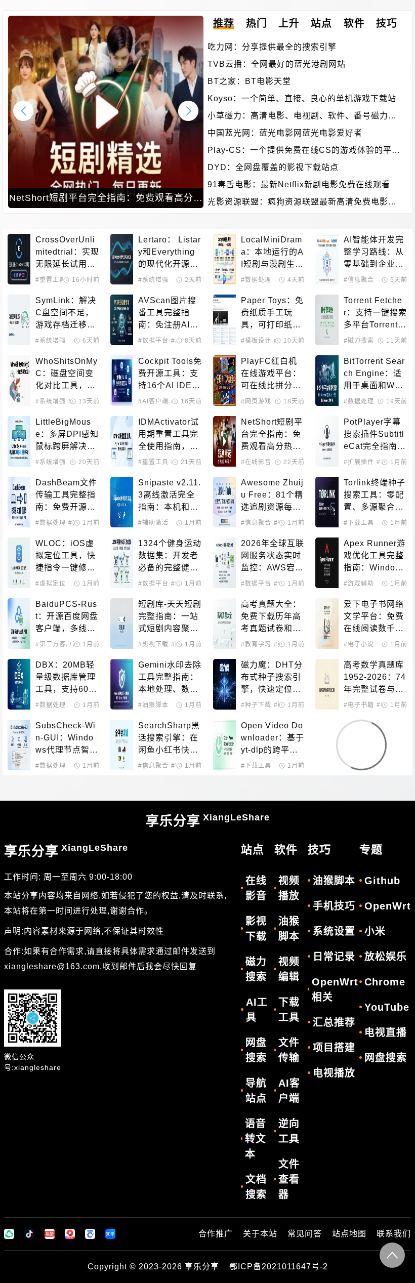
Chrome (384, 981)
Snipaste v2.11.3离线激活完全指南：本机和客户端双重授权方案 (169, 495)
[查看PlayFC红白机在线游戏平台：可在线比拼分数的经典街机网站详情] (224, 380)
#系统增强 (153, 279)
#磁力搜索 (359, 340)
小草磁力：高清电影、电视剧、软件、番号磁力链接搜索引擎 (302, 116)
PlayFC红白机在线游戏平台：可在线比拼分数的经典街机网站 (271, 374)
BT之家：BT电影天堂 (249, 81)
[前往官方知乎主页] (110, 1234)
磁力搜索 (256, 969)
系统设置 (334, 931)
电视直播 (385, 1032)
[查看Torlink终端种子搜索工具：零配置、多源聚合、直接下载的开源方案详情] (326, 502)
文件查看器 (289, 1179)
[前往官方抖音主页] (29, 1234)
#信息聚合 (359, 279)
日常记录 (334, 956)
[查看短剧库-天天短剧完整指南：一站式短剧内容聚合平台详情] (121, 623)
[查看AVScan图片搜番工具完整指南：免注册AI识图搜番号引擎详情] (121, 320)
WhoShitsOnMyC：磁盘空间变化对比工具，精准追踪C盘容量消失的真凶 (66, 374)
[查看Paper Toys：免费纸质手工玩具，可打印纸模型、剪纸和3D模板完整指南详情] (224, 320)
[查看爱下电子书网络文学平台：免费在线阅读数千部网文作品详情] (326, 623)
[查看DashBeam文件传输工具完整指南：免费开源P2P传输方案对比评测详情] (19, 502)
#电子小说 (359, 644)
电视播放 (334, 1073)
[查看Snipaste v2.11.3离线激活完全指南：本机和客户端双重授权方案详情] (121, 502)
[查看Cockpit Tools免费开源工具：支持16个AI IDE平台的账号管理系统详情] (121, 380)
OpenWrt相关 (335, 989)
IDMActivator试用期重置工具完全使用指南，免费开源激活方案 (168, 435)
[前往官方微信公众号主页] (9, 1234)
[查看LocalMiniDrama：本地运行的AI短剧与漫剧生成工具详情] (224, 259)
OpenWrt (387, 906)
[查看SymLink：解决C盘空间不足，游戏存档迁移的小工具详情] (19, 320)
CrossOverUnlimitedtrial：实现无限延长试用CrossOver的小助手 (67, 252)
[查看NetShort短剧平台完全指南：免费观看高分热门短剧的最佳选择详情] (224, 441)
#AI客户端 (153, 401)
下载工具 (289, 1010)
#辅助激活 (153, 522)
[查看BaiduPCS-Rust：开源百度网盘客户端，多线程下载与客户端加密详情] (19, 623)
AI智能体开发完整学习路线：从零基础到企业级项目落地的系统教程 (374, 252)
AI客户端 (289, 1091)
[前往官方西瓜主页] (70, 1234)
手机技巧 (334, 906)
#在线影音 (256, 462)
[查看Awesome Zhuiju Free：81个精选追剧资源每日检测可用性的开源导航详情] (224, 502)
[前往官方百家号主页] (90, 1234)
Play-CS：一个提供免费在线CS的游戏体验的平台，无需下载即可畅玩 (300, 151)
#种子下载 (256, 705)
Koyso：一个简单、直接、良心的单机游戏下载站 (302, 98)
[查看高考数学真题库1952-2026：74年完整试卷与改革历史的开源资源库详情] (326, 684)
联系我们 (394, 1233)
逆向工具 (289, 1131)
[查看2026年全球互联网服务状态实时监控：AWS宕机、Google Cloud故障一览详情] (224, 562)
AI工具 (257, 1010)
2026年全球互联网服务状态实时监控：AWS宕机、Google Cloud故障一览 (272, 556)
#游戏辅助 (359, 583)
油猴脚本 (289, 929)
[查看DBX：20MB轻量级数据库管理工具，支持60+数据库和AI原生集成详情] (19, 684)
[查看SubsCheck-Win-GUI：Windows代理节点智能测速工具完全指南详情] (19, 745)
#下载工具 (359, 522)
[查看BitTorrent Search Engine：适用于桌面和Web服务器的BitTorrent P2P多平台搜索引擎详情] (326, 380)
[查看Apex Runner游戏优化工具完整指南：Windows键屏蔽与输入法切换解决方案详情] (326, 562)
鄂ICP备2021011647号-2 (278, 1266)
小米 (375, 931)
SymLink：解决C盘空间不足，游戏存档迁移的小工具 (65, 313)
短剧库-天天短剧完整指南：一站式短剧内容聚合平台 (169, 617)
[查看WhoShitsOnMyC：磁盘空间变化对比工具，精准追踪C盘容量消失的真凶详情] (19, 380)
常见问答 (304, 1233)
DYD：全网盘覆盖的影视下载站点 (273, 167)
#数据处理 (256, 279)
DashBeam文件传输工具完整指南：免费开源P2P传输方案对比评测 (66, 495)
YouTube (386, 1007)
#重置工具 (50, 279)
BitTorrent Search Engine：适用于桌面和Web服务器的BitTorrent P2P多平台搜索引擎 (374, 374)
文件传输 (289, 1050)
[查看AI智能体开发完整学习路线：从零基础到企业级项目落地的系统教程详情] (326, 259)
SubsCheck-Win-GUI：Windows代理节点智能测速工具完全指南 (66, 738)
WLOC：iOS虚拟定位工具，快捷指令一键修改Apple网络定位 (65, 556)
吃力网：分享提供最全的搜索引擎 (272, 47)
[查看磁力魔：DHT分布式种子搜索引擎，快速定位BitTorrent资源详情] (224, 684)
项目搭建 (334, 1047)
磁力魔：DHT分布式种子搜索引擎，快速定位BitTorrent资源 (272, 677)
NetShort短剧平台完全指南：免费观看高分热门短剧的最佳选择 (272, 435)
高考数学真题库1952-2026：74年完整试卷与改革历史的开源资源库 (375, 677)
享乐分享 (208, 820)
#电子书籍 (359, 705)
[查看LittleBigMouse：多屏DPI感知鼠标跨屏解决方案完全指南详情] (19, 441)
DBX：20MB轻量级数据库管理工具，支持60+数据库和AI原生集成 (65, 677)
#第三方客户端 (57, 644)
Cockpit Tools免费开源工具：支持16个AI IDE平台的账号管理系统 (170, 374)
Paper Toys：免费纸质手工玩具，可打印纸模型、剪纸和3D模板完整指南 (272, 313)
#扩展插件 (359, 462)
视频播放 (289, 888)
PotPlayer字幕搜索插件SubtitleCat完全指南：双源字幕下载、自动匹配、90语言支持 (375, 435)
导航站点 (256, 1091)
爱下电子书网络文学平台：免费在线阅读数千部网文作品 (374, 617)
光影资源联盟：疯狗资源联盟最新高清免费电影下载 (302, 202)
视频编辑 (289, 969)
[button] (188, 111)
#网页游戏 (256, 401)
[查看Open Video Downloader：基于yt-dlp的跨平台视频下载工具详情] (224, 745)
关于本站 (260, 1233)
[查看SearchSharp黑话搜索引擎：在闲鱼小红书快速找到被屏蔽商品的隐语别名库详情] (121, 745)
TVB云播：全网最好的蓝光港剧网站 (277, 64)
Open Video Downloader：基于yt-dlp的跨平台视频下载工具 (272, 738)
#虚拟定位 (50, 583)
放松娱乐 (385, 956)
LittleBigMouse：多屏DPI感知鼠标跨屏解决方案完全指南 (67, 435)
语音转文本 (255, 1139)
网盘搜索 (256, 1050)
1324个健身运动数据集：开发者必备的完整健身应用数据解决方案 (169, 556)
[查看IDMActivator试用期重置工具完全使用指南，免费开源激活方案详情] (121, 441)
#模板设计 (256, 340)
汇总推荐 (334, 1022)
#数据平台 (153, 340)
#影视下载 (153, 644)
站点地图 (349, 1233)
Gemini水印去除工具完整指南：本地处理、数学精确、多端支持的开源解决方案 (169, 677)
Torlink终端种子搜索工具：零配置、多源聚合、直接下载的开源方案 (374, 495)
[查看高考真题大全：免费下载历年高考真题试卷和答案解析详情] (224, 623)
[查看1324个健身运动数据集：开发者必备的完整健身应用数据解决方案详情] (121, 562)
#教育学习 (256, 644)
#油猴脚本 (153, 705)
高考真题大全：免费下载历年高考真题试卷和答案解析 (271, 617)
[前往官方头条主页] (50, 1234)
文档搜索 (256, 1187)
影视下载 (256, 929)
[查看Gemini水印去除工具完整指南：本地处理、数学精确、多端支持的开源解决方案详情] (121, 684)
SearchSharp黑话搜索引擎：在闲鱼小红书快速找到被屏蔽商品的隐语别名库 (169, 738)
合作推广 (215, 1233)
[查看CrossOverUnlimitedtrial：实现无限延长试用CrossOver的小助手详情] (19, 259)
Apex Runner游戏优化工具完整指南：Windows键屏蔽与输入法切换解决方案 (375, 556)
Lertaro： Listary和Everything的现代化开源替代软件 (169, 252)
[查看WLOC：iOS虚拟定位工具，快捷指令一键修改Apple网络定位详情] (19, 562)
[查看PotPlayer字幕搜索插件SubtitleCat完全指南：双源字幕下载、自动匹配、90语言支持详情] (326, 441)
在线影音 (256, 888)
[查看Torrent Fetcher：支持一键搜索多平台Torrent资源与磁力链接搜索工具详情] (326, 320)
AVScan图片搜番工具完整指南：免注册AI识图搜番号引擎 (168, 313)
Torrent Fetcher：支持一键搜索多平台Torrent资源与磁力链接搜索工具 (375, 313)
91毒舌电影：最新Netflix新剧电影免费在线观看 (299, 184)
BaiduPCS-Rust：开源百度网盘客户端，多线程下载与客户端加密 (66, 617)
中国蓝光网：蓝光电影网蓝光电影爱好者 (285, 133)
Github (382, 880)
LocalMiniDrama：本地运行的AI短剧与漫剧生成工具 (272, 252)
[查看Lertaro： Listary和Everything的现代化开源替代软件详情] (121, 259)
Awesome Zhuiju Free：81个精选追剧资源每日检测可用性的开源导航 (272, 495)
